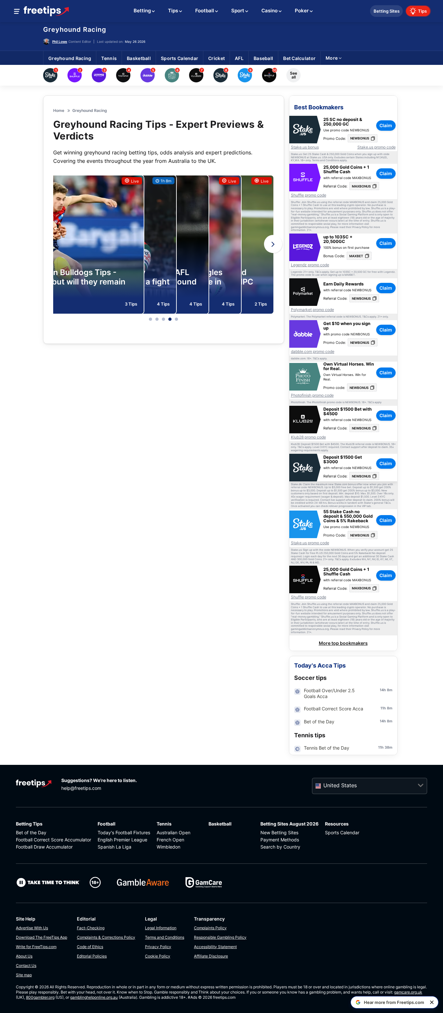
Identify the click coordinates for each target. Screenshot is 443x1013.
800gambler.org (40, 997)
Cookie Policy (157, 956)
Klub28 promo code (308, 437)
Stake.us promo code (376, 147)
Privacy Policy (158, 946)
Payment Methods (279, 839)
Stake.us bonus (305, 147)
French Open (170, 839)
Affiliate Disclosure (211, 956)
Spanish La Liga (114, 847)
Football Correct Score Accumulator (53, 839)
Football (106, 823)
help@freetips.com (81, 788)
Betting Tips (29, 823)
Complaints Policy (210, 927)
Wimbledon (168, 847)
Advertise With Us (32, 927)
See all (293, 75)
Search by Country (280, 847)
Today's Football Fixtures (124, 832)
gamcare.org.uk (408, 992)
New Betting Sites (279, 832)
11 (382, 708)
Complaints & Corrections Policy (106, 937)
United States (340, 785)
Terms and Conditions (164, 937)
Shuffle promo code (308, 195)
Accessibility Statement (215, 946)
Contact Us (26, 965)
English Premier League (122, 839)
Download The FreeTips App (41, 937)
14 (382, 690)
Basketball (220, 823)
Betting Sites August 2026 (289, 823)
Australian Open (173, 832)
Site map (24, 974)
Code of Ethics (90, 946)
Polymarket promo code (312, 310)
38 (387, 747)
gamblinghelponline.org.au (94, 997)
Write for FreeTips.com (36, 946)
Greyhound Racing (74, 29)
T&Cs (318, 272)
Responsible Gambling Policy (220, 937)
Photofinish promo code (312, 395)
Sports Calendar (342, 832)
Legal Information (160, 927)
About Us (24, 956)
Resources (337, 823)
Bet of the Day (31, 832)
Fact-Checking (90, 927)
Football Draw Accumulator (44, 847)
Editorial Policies (92, 956)
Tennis (164, 823)
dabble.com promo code (312, 351)
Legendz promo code (310, 265)
